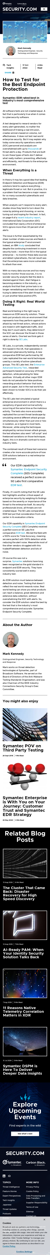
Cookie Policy (32, 1191)
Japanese (7, 1205)
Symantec (17, 561)
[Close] (44, 1219)
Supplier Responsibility (36, 1203)
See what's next (25, 1134)
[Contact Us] (9, 1176)
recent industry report (29, 218)
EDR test (16, 485)
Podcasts (7, 1214)
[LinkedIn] (4, 1176)
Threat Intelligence (11, 1187)
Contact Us (31, 1216)
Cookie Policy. (9, 1246)
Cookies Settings (24, 1252)
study (21, 245)
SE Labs (23, 339)
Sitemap (30, 1212)
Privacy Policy (32, 1187)
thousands (33, 149)
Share (8, 73)
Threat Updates (10, 1209)
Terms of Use (32, 1207)
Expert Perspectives (12, 1196)
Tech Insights (10, 66)
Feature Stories (10, 1191)
